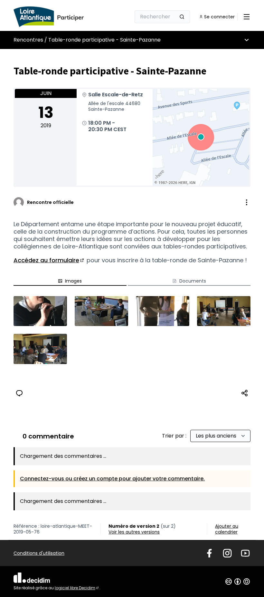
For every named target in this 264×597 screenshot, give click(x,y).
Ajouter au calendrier (226, 529)
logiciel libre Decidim (77, 588)
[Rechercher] (182, 17)
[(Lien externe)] (40, 311)
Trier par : (175, 435)
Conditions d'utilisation (39, 553)
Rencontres (28, 39)
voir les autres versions (134, 532)
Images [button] (73, 281)
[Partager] (244, 393)
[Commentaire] (19, 393)
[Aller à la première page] (56, 16)
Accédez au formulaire (49, 260)
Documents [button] (192, 281)
